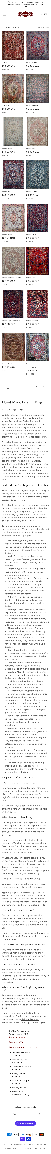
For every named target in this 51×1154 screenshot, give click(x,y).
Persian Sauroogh (32, 105)
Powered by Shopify (27, 1144)
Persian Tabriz (7, 148)
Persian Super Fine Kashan (11, 321)
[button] (4, 14)
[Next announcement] (46, 4)
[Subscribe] (39, 1114)
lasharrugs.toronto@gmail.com (23, 1047)
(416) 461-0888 (16, 1042)
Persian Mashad (31, 234)
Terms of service (26, 1148)
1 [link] (7, 386)
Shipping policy (41, 1148)
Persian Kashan (31, 62)
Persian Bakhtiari (32, 321)
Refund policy (42, 1144)
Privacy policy (12, 1148)
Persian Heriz (6, 62)
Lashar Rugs (14, 1144)
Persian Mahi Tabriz (9, 364)
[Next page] (43, 387)
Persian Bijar (6, 105)
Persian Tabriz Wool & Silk (11, 278)
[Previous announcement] (5, 4)
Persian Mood (6, 191)
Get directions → (17, 1037)
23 (36, 386)
